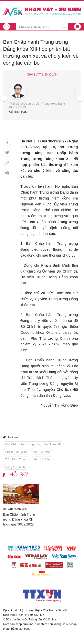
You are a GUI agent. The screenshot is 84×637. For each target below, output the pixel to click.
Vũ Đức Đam (41, 451)
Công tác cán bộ (16, 467)
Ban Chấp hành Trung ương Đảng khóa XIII (33, 444)
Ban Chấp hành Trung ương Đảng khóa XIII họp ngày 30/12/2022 (19, 519)
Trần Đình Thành (16, 459)
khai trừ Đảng (42, 459)
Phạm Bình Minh (16, 451)
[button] (77, 26)
